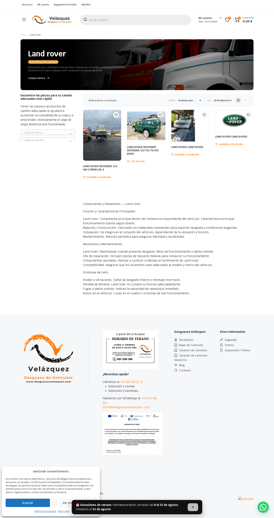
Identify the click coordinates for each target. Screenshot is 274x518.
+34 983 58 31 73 (131, 382)
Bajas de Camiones (191, 345)
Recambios (186, 340)
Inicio (23, 34)
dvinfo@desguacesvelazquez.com (126, 407)
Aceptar (27, 503)
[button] (116, 115)
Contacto (185, 370)
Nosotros (27, 4)
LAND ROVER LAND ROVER (187, 147)
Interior (229, 345)
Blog (182, 365)
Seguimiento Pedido (65, 4)
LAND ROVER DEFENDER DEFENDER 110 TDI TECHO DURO (143, 150)
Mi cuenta (43, 4)
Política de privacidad (45, 511)
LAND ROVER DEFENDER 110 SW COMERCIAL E (100, 168)
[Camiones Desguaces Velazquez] (51, 20)
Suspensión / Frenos (237, 350)
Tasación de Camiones (193, 350)
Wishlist (86, 4)
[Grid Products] (238, 100)
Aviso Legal (63, 511)
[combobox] (48, 132)
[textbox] (47, 132)
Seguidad (231, 340)
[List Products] (245, 100)
